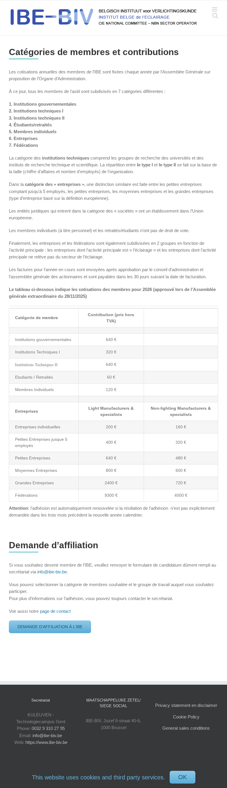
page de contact (56, 611)
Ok (182, 777)
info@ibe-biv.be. (52, 571)
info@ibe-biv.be (47, 735)
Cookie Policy (186, 716)
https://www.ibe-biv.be (46, 742)
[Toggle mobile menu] (215, 9)
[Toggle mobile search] (215, 15)
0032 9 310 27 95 (48, 728)
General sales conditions (186, 728)
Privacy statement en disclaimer (186, 705)
